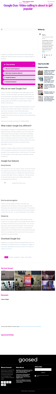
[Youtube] (44, 56)
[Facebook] (42, 54)
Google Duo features (11, 77)
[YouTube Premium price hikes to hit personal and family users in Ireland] (40, 98)
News (3, 274)
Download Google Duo (11, 81)
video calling (28, 257)
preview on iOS (24, 246)
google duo (17, 257)
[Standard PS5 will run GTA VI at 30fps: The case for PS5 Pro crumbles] (48, 276)
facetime (11, 257)
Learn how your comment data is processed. (30, 326)
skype (22, 257)
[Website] (42, 56)
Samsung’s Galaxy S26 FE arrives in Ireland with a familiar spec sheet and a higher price (49, 79)
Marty (44, 35)
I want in (43, 372)
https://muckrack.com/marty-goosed (47, 37)
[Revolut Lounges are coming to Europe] (40, 92)
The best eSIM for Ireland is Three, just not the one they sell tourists (49, 86)
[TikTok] (51, 54)
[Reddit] (49, 54)
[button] (31, 3)
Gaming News (45, 274)
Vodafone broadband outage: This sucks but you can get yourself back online (49, 72)
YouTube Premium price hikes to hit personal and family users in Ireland (49, 98)
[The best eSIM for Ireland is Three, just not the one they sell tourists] (40, 86)
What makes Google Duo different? (14, 73)
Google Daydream (24, 113)
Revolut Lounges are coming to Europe (49, 92)
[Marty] (40, 46)
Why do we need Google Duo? (13, 68)
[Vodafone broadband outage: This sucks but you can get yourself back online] (40, 72)
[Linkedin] (46, 54)
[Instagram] (44, 54)
